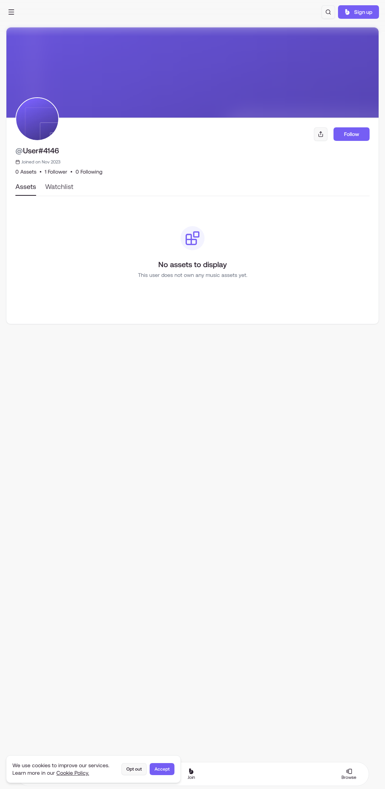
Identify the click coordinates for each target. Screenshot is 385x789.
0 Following (89, 172)
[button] (11, 12)
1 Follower (56, 172)
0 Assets (25, 172)
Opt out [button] (134, 769)
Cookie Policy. (72, 773)
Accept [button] (162, 769)
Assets (25, 186)
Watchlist (59, 186)
